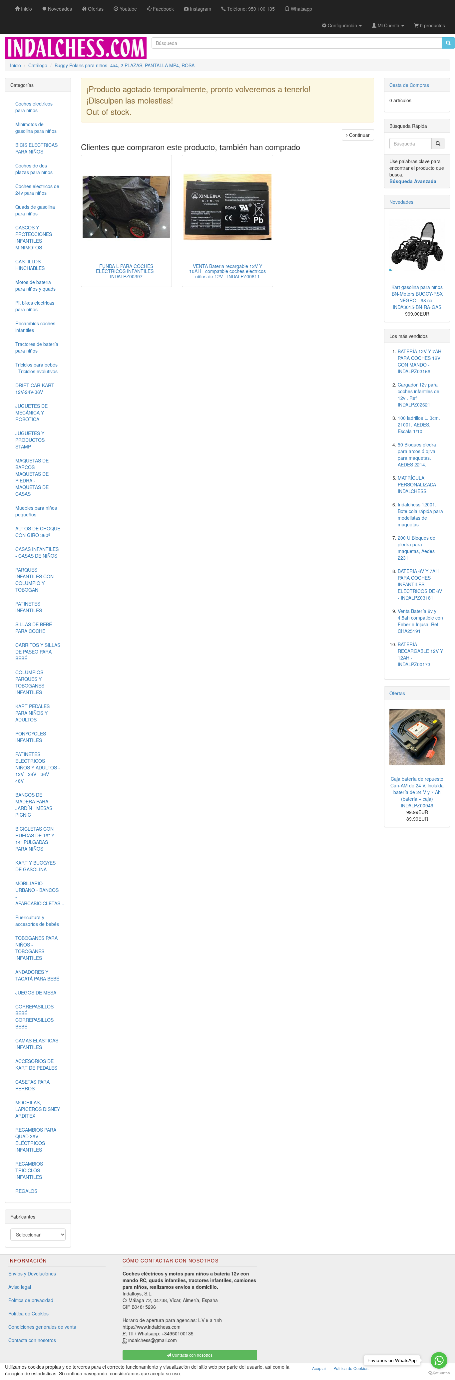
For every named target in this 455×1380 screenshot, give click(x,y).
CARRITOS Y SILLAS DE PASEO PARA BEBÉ (37, 652)
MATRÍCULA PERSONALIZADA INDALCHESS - (417, 484)
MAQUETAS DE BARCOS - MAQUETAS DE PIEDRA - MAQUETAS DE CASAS (32, 477)
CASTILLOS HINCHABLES (30, 264)
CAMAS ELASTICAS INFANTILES (36, 1043)
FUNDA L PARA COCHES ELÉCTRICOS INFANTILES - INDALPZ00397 (126, 271)
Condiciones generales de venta (42, 1326)
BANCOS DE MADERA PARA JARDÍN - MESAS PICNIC (33, 804)
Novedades (401, 201)
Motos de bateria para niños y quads (35, 285)
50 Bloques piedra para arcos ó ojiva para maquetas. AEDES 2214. (417, 454)
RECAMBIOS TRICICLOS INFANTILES (29, 1170)
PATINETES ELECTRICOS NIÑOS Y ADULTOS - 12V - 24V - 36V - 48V (37, 767)
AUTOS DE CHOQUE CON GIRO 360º (37, 531)
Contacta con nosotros (32, 1340)
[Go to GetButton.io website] (439, 1373)
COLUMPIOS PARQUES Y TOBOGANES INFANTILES (29, 682)
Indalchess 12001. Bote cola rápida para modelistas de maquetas (420, 514)
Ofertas (397, 693)
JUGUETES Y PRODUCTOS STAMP (30, 440)
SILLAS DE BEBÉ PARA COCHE (33, 627)
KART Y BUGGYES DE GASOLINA (35, 866)
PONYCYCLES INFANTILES (30, 736)
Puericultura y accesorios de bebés (37, 920)
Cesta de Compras (409, 85)
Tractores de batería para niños (36, 347)
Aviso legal (19, 1286)
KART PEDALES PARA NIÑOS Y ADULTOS (32, 713)
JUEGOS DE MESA (35, 992)
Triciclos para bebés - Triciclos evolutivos (36, 368)
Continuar (359, 135)
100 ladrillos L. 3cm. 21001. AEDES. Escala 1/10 (419, 424)
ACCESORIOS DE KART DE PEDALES (36, 1064)
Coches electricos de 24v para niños (37, 189)
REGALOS (26, 1191)
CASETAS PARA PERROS (32, 1085)
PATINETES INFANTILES (28, 607)
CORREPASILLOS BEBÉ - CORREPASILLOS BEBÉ (34, 1016)
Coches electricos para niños (34, 107)
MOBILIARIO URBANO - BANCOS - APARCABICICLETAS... (39, 893)
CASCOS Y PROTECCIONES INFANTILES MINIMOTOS (33, 237)
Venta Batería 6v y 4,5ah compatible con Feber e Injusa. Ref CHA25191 (420, 621)
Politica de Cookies (350, 1368)
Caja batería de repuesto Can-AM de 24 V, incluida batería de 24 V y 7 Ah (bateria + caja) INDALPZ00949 (417, 792)
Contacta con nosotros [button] (192, 1355)
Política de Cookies (28, 1313)
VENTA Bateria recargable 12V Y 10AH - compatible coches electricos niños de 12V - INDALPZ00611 (227, 271)
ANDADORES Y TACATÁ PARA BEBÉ (37, 975)
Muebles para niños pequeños (36, 511)
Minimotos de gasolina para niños (36, 127)
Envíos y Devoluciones (32, 1273)
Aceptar (319, 1368)
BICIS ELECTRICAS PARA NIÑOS (36, 148)
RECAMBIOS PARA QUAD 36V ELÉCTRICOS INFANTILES (35, 1139)
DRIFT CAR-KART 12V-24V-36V (34, 388)
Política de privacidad (30, 1300)
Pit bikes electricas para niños (34, 306)
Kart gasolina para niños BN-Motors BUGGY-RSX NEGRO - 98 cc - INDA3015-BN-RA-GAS (417, 297)
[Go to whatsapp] (439, 1360)
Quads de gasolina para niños (35, 210)
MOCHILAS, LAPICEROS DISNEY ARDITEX (37, 1109)
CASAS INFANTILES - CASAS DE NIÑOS (37, 552)
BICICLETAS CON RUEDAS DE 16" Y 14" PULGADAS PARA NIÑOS (34, 838)
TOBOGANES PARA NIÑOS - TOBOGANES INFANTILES (36, 948)
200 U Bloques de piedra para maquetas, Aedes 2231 (416, 547)
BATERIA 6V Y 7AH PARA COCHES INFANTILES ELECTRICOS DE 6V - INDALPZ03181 (420, 584)
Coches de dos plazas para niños (34, 168)
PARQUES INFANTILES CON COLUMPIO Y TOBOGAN (34, 579)
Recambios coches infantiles (35, 326)
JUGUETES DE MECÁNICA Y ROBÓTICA (31, 412)
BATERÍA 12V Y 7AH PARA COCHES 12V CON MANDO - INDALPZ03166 (419, 361)
